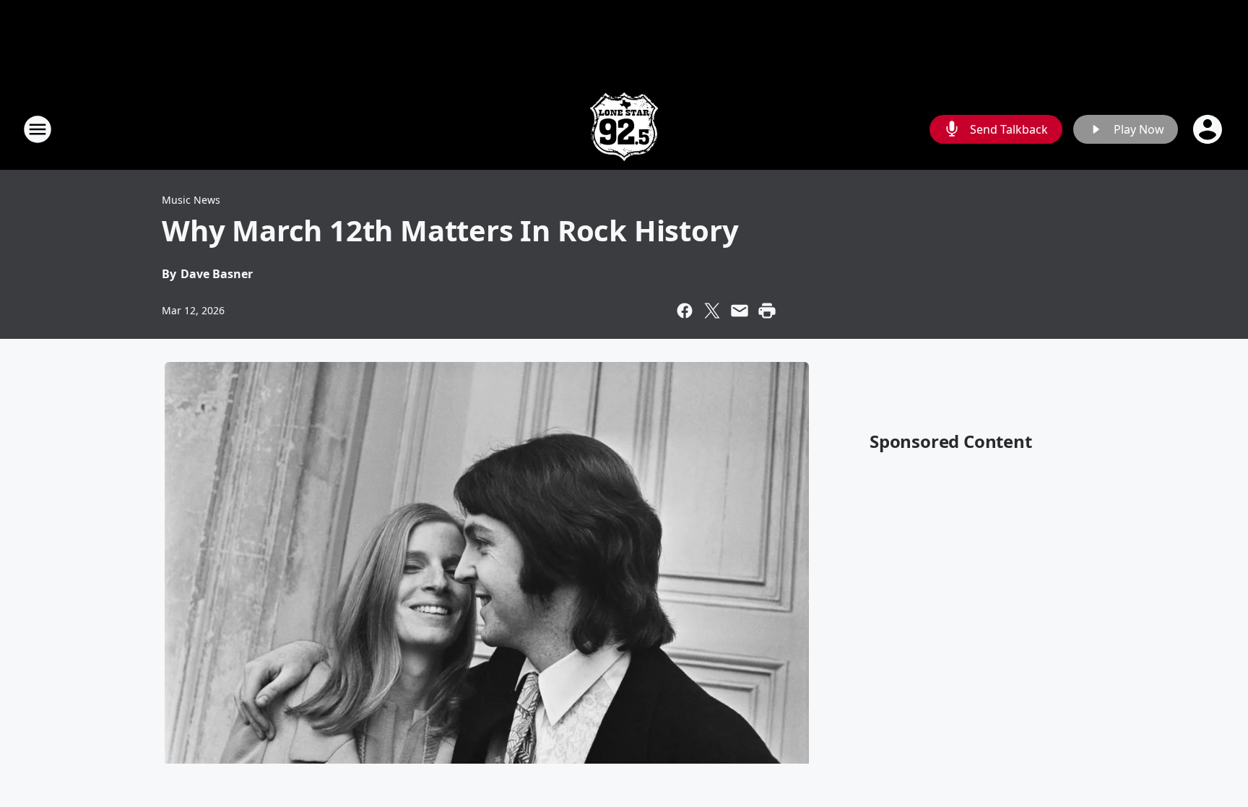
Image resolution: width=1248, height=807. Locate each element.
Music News (191, 200)
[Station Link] (624, 129)
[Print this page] (767, 311)
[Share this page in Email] (739, 311)
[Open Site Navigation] (37, 129)
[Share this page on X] (712, 311)
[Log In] (1209, 129)
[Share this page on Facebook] (685, 311)
